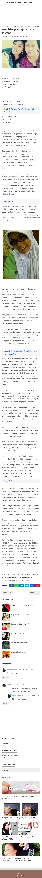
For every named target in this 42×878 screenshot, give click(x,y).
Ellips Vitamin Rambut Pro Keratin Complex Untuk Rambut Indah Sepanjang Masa (18, 859)
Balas (5, 677)
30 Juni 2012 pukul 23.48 (31, 695)
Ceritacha (8, 758)
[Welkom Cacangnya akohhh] (6, 608)
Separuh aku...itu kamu (20, 615)
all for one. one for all (19, 643)
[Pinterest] (37, 585)
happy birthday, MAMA (20, 624)
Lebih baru (7, 593)
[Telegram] (21, 585)
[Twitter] (16, 585)
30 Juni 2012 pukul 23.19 (19, 685)
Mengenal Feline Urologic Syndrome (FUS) (18, 818)
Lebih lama (34, 593)
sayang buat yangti (18, 652)
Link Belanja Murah (11, 755)
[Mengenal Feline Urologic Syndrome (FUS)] (21, 815)
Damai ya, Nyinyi (17, 633)
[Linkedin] (32, 585)
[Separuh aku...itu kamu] (6, 617)
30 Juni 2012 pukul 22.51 (26, 670)
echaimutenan (12, 670)
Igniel (24, 875)
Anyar (13, 202)
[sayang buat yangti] (6, 654)
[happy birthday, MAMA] (6, 626)
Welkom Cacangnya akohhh (22, 605)
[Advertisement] (21, 14)
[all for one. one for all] (6, 645)
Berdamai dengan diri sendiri (22, 481)
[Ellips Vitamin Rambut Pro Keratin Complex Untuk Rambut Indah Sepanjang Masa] (21, 856)
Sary (9, 685)
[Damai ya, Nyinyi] (6, 636)
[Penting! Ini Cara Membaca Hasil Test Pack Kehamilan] (21, 793)
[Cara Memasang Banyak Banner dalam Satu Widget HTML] (21, 834)
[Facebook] (11, 585)
